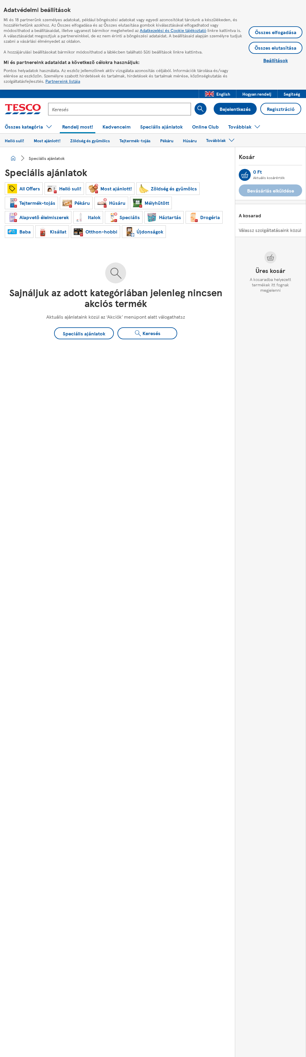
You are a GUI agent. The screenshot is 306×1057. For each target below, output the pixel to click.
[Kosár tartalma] (245, 175)
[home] (13, 158)
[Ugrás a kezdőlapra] (23, 109)
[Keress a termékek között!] (200, 109)
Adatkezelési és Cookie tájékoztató (173, 30)
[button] (217, 94)
